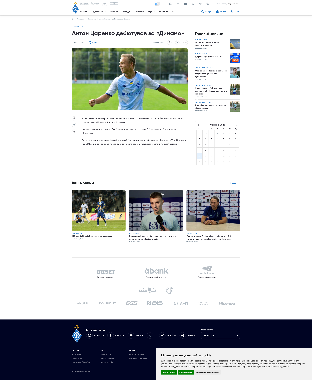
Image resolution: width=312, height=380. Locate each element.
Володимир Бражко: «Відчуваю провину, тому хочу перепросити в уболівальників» (153, 237)
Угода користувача (81, 371)
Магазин (140, 11)
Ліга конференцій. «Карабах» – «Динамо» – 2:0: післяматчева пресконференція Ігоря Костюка (208, 237)
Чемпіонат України (204, 68)
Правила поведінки (138, 358)
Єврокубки (92, 19)
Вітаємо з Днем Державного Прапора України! (208, 43)
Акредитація (107, 362)
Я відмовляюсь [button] (185, 372)
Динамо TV (106, 354)
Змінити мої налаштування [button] (207, 372)
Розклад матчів (136, 354)
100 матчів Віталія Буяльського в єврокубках (92, 236)
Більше (232, 183)
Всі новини (80, 19)
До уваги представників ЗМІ (208, 56)
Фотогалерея (107, 358)
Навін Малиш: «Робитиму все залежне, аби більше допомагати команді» (211, 91)
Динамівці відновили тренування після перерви (210, 106)
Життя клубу (201, 39)
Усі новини (76, 354)
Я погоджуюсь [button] (169, 372)
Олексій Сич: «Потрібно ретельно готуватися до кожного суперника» (211, 74)
